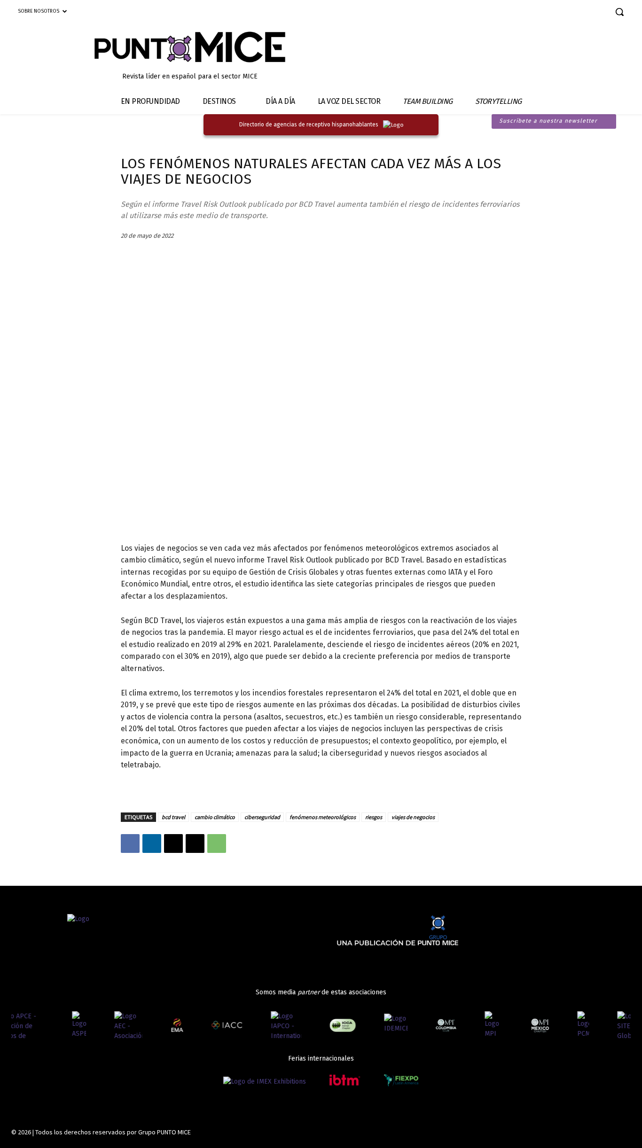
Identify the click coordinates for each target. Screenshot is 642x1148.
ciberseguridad (262, 816)
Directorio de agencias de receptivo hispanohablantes (308, 124)
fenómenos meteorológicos (323, 816)
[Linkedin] (571, 13)
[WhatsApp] (216, 843)
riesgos (373, 816)
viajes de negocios (413, 816)
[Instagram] (555, 13)
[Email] (195, 843)
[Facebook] (538, 13)
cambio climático (215, 816)
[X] (173, 843)
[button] (619, 11)
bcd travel (173, 816)
